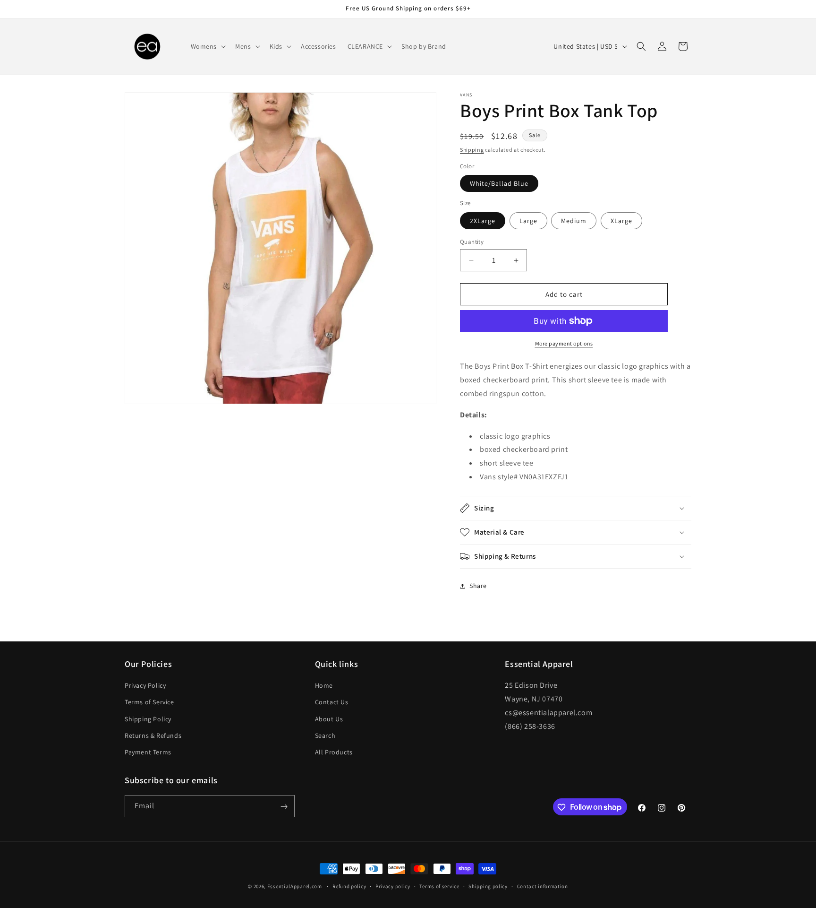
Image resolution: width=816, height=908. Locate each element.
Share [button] (478, 585)
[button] (207, 46)
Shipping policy (488, 885)
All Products (334, 752)
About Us (329, 719)
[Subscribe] (283, 807)
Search (325, 735)
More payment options (564, 343)
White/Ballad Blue (499, 183)
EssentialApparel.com (294, 886)
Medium (573, 220)
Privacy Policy (145, 685)
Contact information (542, 885)
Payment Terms (148, 752)
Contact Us (331, 702)
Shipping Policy (148, 719)
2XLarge (482, 220)
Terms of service (439, 885)
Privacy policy (392, 885)
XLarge (621, 220)
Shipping (472, 149)
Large (528, 220)
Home (324, 685)
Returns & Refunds (153, 735)
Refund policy (349, 885)
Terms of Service (149, 702)
